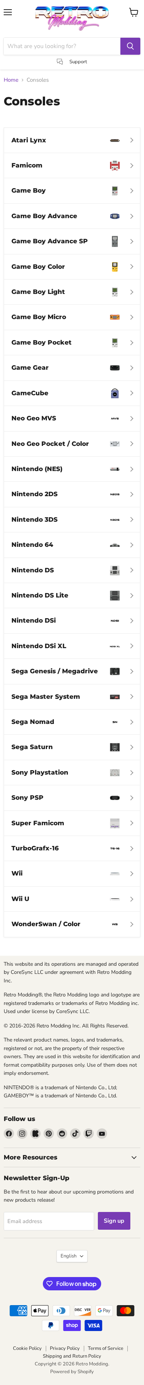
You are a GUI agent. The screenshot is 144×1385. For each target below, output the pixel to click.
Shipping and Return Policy (72, 1356)
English (68, 1256)
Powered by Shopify (72, 1371)
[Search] (130, 46)
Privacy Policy (65, 1348)
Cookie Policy (27, 1348)
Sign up (114, 1221)
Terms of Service (105, 1348)
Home (11, 80)
